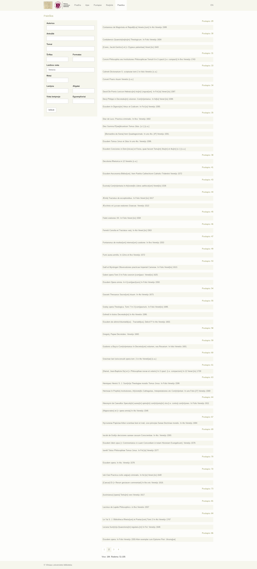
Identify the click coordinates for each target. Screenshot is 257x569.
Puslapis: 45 (207, 212)
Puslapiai (98, 5)
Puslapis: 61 (207, 365)
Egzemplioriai (79, 97)
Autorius (50, 23)
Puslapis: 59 (207, 340)
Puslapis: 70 (207, 456)
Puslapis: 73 (207, 489)
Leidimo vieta (53, 65)
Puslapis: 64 (207, 397)
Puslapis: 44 (207, 192)
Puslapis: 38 (207, 155)
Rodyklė (109, 5)
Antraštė (50, 34)
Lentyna (50, 86)
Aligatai (76, 86)
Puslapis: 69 (207, 429)
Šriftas (50, 54)
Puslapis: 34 (207, 85)
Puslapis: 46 (207, 224)
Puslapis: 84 (207, 513)
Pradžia (77, 5)
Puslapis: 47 (207, 236)
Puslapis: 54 (207, 288)
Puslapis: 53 (207, 261)
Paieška (120, 5)
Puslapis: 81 (207, 501)
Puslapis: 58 (207, 328)
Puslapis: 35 (207, 113)
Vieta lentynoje (53, 97)
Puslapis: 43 (207, 180)
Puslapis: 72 (207, 469)
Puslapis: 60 (207, 353)
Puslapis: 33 (207, 65)
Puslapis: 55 (207, 301)
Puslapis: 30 (207, 33)
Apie (87, 5)
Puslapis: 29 (207, 21)
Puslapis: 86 (207, 533)
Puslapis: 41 (207, 167)
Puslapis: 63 (207, 377)
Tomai (49, 44)
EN (212, 5)
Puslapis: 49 (207, 249)
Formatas (77, 54)
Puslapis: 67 (207, 417)
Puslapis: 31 (207, 53)
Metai (49, 76)
